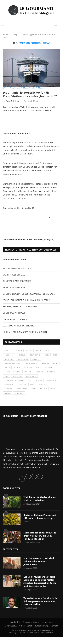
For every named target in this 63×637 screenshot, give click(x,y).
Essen (47, 355)
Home (5, 34)
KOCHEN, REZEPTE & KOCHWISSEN (20, 306)
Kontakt (54, 625)
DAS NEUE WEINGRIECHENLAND (18, 325)
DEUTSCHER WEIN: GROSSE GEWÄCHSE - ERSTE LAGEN (29, 293)
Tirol (32, 385)
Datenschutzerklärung (37, 625)
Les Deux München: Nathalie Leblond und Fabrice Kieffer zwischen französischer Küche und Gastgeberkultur (39, 581)
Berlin (38, 351)
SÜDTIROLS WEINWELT (14, 312)
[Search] (60, 25)
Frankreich (9, 359)
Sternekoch (51, 380)
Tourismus (43, 385)
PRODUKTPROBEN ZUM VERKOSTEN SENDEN (25, 332)
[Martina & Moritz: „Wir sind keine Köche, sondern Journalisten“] (12, 563)
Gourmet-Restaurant (13, 363)
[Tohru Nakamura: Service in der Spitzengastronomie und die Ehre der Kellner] (12, 602)
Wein (33, 389)
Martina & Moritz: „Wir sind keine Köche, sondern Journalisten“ (38, 561)
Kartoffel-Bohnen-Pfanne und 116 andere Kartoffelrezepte (39, 516)
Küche (17, 372)
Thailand (22, 385)
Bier (47, 351)
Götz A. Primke (13, 101)
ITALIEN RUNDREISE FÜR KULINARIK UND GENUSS (27, 300)
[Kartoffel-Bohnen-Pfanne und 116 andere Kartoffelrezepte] (12, 519)
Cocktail (22, 355)
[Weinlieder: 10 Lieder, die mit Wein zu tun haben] (12, 501)
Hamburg (45, 363)
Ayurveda (18, 351)
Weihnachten (22, 389)
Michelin (39, 372)
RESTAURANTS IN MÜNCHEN (17, 268)
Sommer (39, 380)
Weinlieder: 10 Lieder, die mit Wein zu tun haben (39, 499)
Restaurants (31, 376)
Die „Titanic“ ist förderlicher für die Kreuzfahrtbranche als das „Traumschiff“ (30, 94)
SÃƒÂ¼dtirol (9, 385)
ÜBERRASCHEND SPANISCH (16, 319)
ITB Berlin (28, 368)
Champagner (9, 355)
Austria (7, 351)
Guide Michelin (31, 363)
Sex (30, 380)
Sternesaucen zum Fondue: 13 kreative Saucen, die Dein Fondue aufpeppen (39, 535)
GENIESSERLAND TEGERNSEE (17, 281)
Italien (17, 368)
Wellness (43, 389)
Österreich (19, 393)
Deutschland (35, 355)
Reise (6, 376)
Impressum (47, 622)
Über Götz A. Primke (15, 625)
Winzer (7, 393)
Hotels (7, 368)
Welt (53, 389)
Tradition (8, 389)
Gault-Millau (23, 359)
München (28, 372)
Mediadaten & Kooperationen (24, 622)
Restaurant (17, 376)
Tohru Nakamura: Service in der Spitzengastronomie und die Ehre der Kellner (40, 601)
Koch (38, 368)
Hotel (55, 363)
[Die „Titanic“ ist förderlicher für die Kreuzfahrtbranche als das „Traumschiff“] (31, 68)
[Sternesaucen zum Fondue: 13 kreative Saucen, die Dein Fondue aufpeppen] (12, 537)
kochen (8, 372)
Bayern (29, 351)
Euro (55, 355)
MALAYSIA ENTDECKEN (14, 287)
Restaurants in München (14, 380)
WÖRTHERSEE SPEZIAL (14, 274)
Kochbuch (48, 368)
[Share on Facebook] (30, 116)
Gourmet (35, 359)
